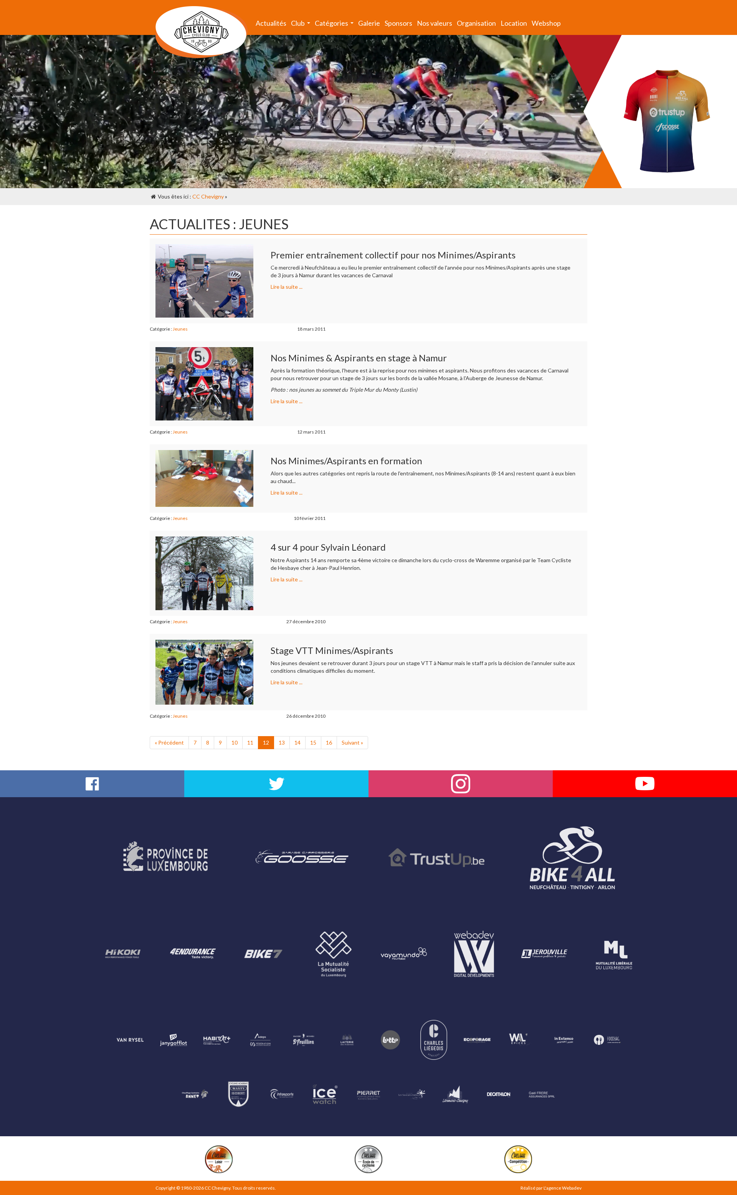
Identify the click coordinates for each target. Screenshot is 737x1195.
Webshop (546, 23)
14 (297, 742)
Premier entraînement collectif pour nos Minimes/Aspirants (393, 254)
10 (234, 742)
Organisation (476, 23)
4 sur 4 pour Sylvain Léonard (328, 547)
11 (250, 742)
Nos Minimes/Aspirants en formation (346, 460)
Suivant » (352, 742)
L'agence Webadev (563, 1188)
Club (301, 25)
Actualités (271, 23)
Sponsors (398, 23)
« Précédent (169, 742)
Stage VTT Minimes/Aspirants (332, 650)
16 (329, 742)
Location (514, 23)
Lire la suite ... (286, 286)
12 (266, 742)
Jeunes (180, 329)
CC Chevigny (208, 196)
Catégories (335, 25)
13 (282, 742)
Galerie (369, 23)
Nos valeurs (434, 23)
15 (313, 742)
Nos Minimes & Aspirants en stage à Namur (359, 357)
